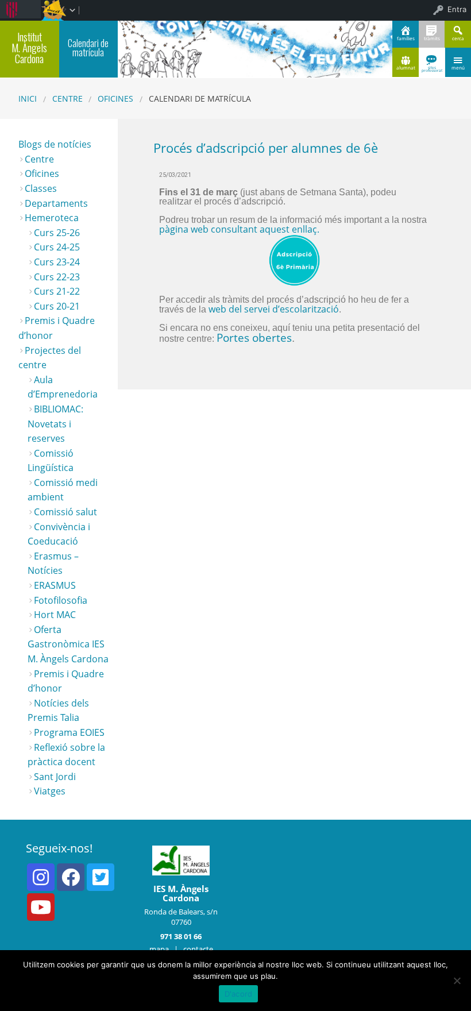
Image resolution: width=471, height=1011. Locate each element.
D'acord (239, 993)
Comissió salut (65, 512)
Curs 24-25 (57, 247)
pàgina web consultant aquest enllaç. (239, 229)
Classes (41, 188)
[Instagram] (41, 877)
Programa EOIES (69, 732)
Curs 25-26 (57, 232)
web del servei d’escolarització (272, 309)
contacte (198, 949)
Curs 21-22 (57, 291)
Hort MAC (55, 614)
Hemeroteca (52, 217)
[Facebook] (70, 877)
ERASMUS (55, 585)
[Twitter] (100, 877)
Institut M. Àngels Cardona (29, 47)
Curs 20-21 (57, 306)
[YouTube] (41, 907)
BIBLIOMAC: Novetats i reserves (55, 424)
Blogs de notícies (54, 144)
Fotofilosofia (60, 600)
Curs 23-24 (57, 262)
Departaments (56, 203)
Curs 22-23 (57, 277)
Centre (67, 98)
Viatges (49, 791)
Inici (27, 98)
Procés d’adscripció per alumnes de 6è (265, 148)
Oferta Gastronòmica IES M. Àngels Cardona (68, 644)
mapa (159, 949)
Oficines (115, 98)
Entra (456, 9)
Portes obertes (254, 337)
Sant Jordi (55, 776)
